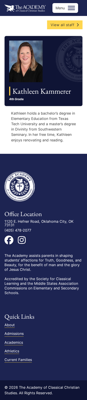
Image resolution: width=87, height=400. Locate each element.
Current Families (18, 359)
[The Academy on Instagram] (22, 240)
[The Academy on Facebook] (8, 240)
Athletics (11, 351)
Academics (13, 342)
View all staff (62, 25)
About (9, 325)
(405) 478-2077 (17, 230)
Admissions (14, 333)
